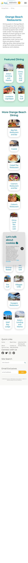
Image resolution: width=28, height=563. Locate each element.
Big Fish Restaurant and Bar (14, 132)
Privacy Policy (22, 345)
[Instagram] (10, 353)
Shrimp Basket (8, 268)
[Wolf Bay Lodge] (8, 315)
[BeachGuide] (6, 3)
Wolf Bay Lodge (7, 324)
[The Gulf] (21, 90)
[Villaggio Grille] (19, 278)
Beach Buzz (13, 342)
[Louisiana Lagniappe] (9, 90)
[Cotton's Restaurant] (14, 198)
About (3, 345)
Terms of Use (5, 347)
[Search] (25, 363)
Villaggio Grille (18, 285)
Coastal (14, 149)
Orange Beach (5, 8)
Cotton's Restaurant (14, 205)
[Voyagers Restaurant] (14, 296)
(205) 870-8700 (14, 347)
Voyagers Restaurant (14, 304)
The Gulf (21, 97)
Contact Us (13, 345)
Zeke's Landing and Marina (8, 77)
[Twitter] (6, 353)
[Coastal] (14, 143)
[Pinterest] (14, 353)
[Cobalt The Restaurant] (14, 159)
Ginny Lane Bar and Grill (20, 75)
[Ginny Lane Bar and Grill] (20, 66)
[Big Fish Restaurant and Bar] (14, 124)
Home (3, 342)
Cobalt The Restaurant (14, 166)
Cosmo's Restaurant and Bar (14, 186)
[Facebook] (3, 353)
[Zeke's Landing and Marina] (8, 67)
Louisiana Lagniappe (9, 97)
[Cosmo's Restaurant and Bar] (14, 177)
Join (22, 372)
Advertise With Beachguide (22, 343)
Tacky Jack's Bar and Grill (20, 265)
